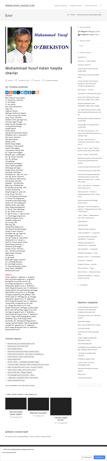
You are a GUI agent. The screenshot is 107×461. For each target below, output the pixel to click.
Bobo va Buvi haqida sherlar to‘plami (89, 325)
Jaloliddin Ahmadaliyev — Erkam (88, 253)
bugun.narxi (89, 34)
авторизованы (23, 436)
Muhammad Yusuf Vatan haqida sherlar (89, 15)
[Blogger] (37, 92)
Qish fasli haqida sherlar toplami (15, 413)
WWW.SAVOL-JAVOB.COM (19, 5)
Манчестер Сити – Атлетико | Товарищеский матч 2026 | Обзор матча (89, 194)
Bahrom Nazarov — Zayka (86, 268)
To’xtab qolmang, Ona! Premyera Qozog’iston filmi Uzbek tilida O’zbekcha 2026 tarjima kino (88, 83)
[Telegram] (22, 92)
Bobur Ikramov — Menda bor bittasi (89, 272)
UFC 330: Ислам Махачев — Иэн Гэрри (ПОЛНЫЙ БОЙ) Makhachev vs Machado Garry (89, 133)
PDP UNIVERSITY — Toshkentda (88, 249)
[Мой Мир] (14, 92)
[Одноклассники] (10, 92)
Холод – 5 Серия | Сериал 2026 (87, 154)
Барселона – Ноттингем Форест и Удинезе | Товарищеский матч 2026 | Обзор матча (89, 209)
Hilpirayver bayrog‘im (38, 413)
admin (10, 80)
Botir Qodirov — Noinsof (85, 90)
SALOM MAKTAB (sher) (85, 344)
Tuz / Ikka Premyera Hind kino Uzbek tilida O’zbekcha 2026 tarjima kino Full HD (89, 112)
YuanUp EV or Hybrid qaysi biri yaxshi (89, 93)
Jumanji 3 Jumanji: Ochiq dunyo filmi (89, 167)
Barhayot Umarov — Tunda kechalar (89, 257)
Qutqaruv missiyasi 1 (84, 65)
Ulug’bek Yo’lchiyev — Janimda (87, 264)
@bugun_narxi (90, 31)
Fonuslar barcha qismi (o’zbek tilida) (89, 171)
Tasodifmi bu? (82, 57)
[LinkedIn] (25, 92)
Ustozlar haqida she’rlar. (61, 419)
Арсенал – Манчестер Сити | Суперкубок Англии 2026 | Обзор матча (88, 142)
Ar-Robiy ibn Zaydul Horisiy (86, 359)
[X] (18, 92)
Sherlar (37, 80)
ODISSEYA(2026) (83, 225)
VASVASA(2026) (82, 221)
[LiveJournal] (33, 92)
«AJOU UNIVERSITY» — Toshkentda (89, 233)
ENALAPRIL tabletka (84, 321)
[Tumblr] (29, 92)
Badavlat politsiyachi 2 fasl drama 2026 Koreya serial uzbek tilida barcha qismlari (90, 160)
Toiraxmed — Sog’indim (85, 260)
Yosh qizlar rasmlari (84, 328)
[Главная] (68, 15)
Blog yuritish (82, 374)
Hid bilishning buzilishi (85, 378)
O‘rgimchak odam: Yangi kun (87, 229)
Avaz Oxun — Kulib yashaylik (87, 61)
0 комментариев (51, 80)
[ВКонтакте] (7, 92)
